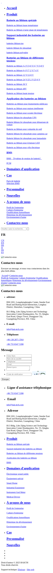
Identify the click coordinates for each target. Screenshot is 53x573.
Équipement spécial (15, 478)
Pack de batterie (13, 181)
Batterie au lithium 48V (17, 89)
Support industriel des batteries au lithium (24, 449)
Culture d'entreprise (15, 210)
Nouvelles (13, 195)
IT (2, 248)
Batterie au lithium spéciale (22, 20)
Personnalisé (15, 189)
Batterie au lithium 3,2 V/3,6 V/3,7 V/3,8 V (25, 66)
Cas (9, 175)
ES (2, 252)
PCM (9, 163)
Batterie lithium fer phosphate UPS (21, 117)
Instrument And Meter (16, 492)
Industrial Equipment (15, 488)
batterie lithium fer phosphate (19, 48)
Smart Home (12, 483)
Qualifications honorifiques (18, 212)
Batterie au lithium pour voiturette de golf (24, 129)
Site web (30, 569)
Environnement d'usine (16, 217)
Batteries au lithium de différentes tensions (25, 453)
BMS (9, 152)
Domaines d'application (23, 169)
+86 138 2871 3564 (15, 339)
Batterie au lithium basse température (22, 25)
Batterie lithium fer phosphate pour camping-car (27, 134)
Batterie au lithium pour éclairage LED (23, 143)
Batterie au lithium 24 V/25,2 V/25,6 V (23, 79)
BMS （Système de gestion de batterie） (24, 158)
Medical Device (13, 497)
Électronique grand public (18, 474)
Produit (12, 14)
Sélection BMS (13, 183)
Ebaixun (21, 569)
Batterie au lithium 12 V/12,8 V (20, 75)
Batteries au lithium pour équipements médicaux (27, 104)
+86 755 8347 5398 (15, 344)
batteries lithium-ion (15, 43)
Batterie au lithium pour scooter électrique (24, 113)
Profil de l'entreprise (15, 207)
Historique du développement (19, 215)
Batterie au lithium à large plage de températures (27, 30)
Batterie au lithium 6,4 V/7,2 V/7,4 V (23, 70)
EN (2, 243)
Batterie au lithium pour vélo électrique (23, 147)
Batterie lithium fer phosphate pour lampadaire (26, 138)
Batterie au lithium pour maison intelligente (25, 108)
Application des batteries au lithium (26, 98)
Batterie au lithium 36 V (17, 84)
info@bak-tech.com (15, 329)
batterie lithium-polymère (17, 52)
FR (2, 250)
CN (2, 240)
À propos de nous (18, 202)
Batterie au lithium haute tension (20, 93)
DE (2, 245)
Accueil (12, 8)
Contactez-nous (17, 223)
